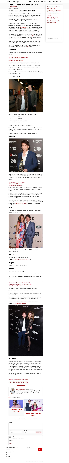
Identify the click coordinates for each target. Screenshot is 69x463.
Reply (11, 443)
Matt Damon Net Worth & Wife (16, 183)
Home (9, 397)
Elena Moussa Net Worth (20, 303)
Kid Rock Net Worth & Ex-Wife (16, 60)
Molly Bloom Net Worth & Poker (16, 285)
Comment (10, 422)
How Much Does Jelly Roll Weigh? (17, 58)
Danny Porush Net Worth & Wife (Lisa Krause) (19, 282)
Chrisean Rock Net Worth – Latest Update (18, 379)
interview (34, 35)
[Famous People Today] (13, 1)
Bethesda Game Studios (21, 203)
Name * (11, 430)
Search (28, 447)
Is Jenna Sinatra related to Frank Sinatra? (18, 57)
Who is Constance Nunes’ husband (22, 259)
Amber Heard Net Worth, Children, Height (18, 382)
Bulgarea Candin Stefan (13, 6)
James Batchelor (24, 27)
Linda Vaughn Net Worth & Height (16, 182)
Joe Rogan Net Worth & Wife (15, 185)
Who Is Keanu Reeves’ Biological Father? (18, 381)
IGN (28, 46)
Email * (25, 430)
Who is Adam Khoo (21, 385)
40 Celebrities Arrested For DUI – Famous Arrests (20, 284)
